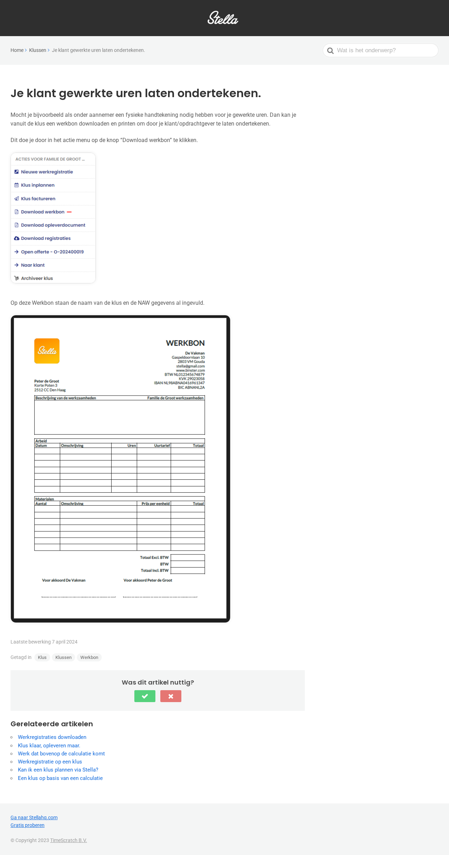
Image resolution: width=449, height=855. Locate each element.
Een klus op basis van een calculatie (60, 778)
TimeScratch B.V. (68, 840)
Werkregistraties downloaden (52, 737)
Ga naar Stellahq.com (34, 817)
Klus (42, 657)
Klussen (63, 657)
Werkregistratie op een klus (50, 762)
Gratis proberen (28, 825)
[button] (144, 696)
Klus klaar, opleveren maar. (49, 745)
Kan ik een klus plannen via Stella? (58, 770)
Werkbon (89, 657)
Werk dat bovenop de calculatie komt (61, 753)
